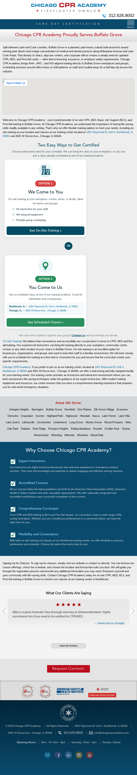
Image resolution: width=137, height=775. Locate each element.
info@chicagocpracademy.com (111, 732)
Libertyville (28, 422)
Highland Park (55, 415)
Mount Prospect (113, 422)
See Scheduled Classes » (45, 322)
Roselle (97, 428)
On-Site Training (12, 341)
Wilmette (69, 435)
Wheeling (56, 435)
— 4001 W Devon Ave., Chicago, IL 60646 (37, 310)
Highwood (71, 415)
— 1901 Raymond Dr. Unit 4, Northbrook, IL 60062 (43, 306)
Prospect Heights (58, 428)
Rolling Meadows (81, 428)
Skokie (126, 428)
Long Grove (76, 422)
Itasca (96, 415)
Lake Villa (124, 415)
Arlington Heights (19, 409)
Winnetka (82, 435)
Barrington (38, 409)
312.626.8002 (121, 16)
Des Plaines (84, 409)
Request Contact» (68, 669)
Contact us (78, 335)
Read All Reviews (68, 645)
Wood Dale (96, 435)
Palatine (25, 428)
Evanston (122, 409)
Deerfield (70, 409)
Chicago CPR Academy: (17, 367)
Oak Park (12, 428)
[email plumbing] (47, 755)
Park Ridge (39, 428)
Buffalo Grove (54, 409)
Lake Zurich (13, 422)
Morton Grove (94, 422)
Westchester (41, 435)
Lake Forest (109, 415)
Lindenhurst (60, 422)
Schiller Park (112, 428)
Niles (128, 422)
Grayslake (27, 415)
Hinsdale (85, 415)
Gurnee (39, 415)
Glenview (12, 415)
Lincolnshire (44, 422)
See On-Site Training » (46, 230)
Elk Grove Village (104, 409)
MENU (130, 27)
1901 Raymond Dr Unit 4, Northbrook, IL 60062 (101, 725)
